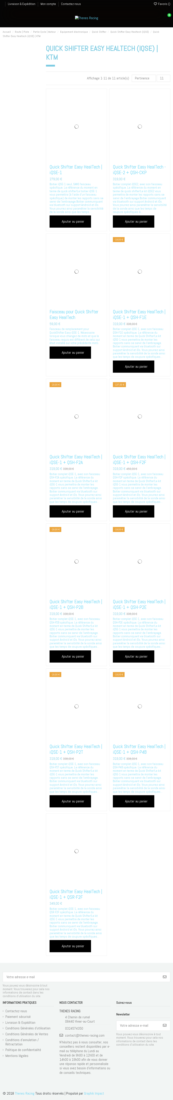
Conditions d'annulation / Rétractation (22, 1042)
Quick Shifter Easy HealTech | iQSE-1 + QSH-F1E (139, 314)
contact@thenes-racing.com (85, 1035)
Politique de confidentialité (23, 1050)
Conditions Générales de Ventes (26, 1034)
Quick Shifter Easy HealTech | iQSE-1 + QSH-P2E (139, 604)
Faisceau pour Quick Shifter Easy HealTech (74, 314)
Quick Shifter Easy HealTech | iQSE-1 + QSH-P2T (76, 749)
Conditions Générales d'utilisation (27, 1028)
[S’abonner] (164, 977)
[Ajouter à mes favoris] (69, 159)
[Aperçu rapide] (83, 159)
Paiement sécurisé (18, 1016)
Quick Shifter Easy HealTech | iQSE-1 (76, 170)
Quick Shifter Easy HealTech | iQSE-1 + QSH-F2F (139, 459)
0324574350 (74, 1028)
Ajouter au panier (73, 221)
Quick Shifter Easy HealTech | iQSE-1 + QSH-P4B (139, 749)
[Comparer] (76, 159)
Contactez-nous (71, 4)
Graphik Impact (94, 1093)
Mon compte (49, 4)
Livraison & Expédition (22, 4)
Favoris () (163, 4)
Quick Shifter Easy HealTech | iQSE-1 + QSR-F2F (76, 894)
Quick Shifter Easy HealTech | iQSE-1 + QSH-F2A (76, 459)
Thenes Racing (24, 1093)
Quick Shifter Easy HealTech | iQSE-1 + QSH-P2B (76, 604)
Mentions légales (16, 1056)
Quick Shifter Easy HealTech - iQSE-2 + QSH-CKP (139, 170)
